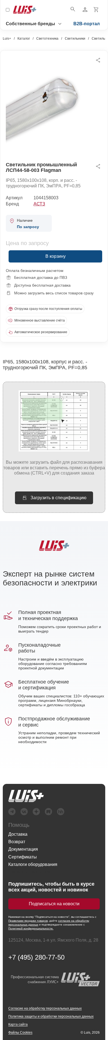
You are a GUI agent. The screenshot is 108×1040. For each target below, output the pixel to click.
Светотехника (47, 38)
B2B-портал (86, 23)
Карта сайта (18, 1024)
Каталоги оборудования (32, 864)
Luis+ (7, 38)
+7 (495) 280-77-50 (36, 957)
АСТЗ (39, 204)
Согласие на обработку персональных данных (45, 1008)
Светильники (75, 38)
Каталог (23, 38)
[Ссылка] (26, 795)
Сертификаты (22, 857)
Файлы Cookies (20, 1032)
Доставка (17, 834)
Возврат (16, 841)
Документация (23, 849)
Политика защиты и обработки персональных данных (51, 1016)
